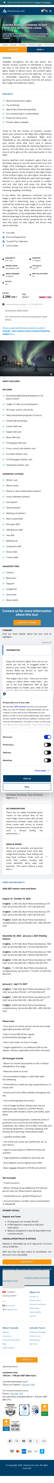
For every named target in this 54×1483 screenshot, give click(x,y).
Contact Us (34, 1296)
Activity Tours (35, 1336)
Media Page (34, 1308)
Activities (22, 45)
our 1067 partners (18, 706)
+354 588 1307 (16, 1393)
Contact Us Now (27, 622)
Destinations (35, 1340)
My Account (10, 1305)
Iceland (37, 2)
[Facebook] (10, 1441)
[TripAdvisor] (44, 1441)
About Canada (10, 1327)
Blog (4, 1344)
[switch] (47, 745)
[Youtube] (23, 1441)
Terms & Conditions (38, 1304)
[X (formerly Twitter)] (37, 1441)
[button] (14, 298)
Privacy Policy (35, 1300)
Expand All (46, 642)
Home (5, 45)
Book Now (14, 49)
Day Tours (34, 1344)
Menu (40, 49)
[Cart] (42, 11)
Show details (40, 770)
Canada (13, 45)
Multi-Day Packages (38, 1332)
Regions (6, 1332)
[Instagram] (17, 1441)
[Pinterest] (30, 1441)
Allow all (27, 778)
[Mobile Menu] (50, 11)
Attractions (7, 1336)
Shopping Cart (11, 1309)
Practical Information (11, 1340)
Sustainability (35, 1312)
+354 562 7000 (28, 1384)
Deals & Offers (9, 1348)
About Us (35, 1292)
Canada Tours (37, 1327)
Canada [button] (10, 1292)
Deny (27, 787)
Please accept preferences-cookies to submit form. (26, 330)
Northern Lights (35, 45)
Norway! (47, 2)
